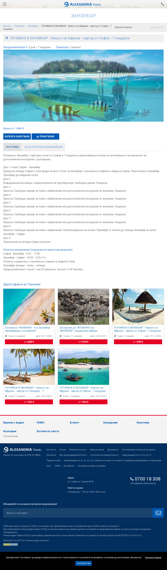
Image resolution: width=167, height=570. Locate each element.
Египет (74, 422)
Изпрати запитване (17, 136)
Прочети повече (153, 557)
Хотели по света (48, 431)
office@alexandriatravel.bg (143, 483)
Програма (12, 147)
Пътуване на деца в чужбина (92, 466)
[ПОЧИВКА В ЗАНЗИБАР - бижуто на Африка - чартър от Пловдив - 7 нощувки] (29, 367)
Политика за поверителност (104, 455)
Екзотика (19, 26)
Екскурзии (110, 422)
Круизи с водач (13, 422)
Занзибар (33, 26)
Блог (48, 466)
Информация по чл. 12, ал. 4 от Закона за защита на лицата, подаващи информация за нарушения (112, 460)
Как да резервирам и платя (73, 455)
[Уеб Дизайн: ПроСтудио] (10, 544)
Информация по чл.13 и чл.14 (136, 455)
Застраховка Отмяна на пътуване (138, 449)
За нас (62, 449)
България (9, 431)
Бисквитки (69, 466)
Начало (7, 26)
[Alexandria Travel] (83, 4)
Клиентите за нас (77, 449)
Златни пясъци (10, 436)
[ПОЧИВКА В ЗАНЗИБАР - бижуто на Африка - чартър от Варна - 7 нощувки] (83, 367)
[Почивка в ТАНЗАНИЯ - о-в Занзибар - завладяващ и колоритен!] (29, 307)
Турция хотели (53, 460)
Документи (112, 449)
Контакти (51, 449)
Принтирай (47, 136)
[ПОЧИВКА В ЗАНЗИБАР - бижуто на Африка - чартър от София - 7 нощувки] (138, 307)
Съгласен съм (83, 563)
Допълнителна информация (43, 147)
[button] (158, 86)
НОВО (40, 422)
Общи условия (97, 449)
